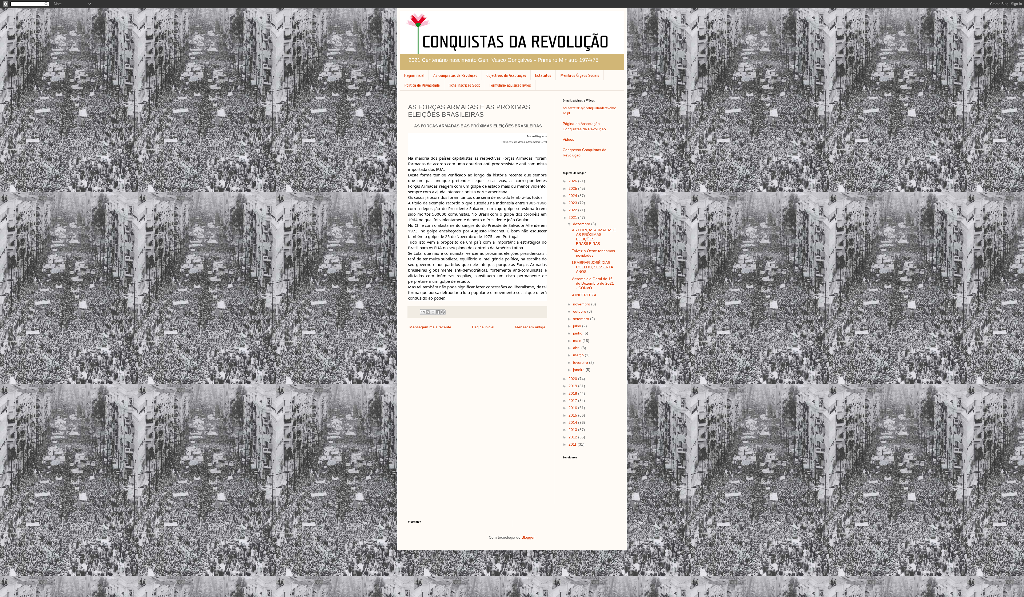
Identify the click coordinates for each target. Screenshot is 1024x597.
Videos (568, 139)
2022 (573, 210)
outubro (580, 311)
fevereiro (581, 362)
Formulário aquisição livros (510, 85)
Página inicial (414, 75)
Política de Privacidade (422, 85)
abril (577, 348)
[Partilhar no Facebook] (438, 312)
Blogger (528, 537)
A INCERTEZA (584, 295)
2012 (573, 437)
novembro (582, 304)
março (579, 355)
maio (577, 340)
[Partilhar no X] (432, 312)
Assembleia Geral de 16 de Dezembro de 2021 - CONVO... (593, 283)
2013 (573, 429)
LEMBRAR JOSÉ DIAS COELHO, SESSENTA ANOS (592, 267)
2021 (573, 217)
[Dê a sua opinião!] (427, 312)
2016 (573, 408)
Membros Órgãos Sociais (579, 75)
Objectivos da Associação (506, 75)
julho (577, 326)
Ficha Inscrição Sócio (465, 85)
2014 (573, 422)
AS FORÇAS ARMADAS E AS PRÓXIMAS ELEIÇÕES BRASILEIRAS (594, 236)
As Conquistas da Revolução (455, 75)
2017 (573, 400)
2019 (573, 386)
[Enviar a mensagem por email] (422, 312)
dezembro (582, 224)
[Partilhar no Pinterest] (443, 312)
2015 (573, 415)
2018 (573, 393)
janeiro (579, 370)
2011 (573, 444)
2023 (573, 203)
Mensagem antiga (530, 327)
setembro (581, 319)
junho (578, 333)
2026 (573, 181)
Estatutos (543, 75)
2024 (573, 195)
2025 (573, 188)
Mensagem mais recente (430, 327)
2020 (573, 379)
